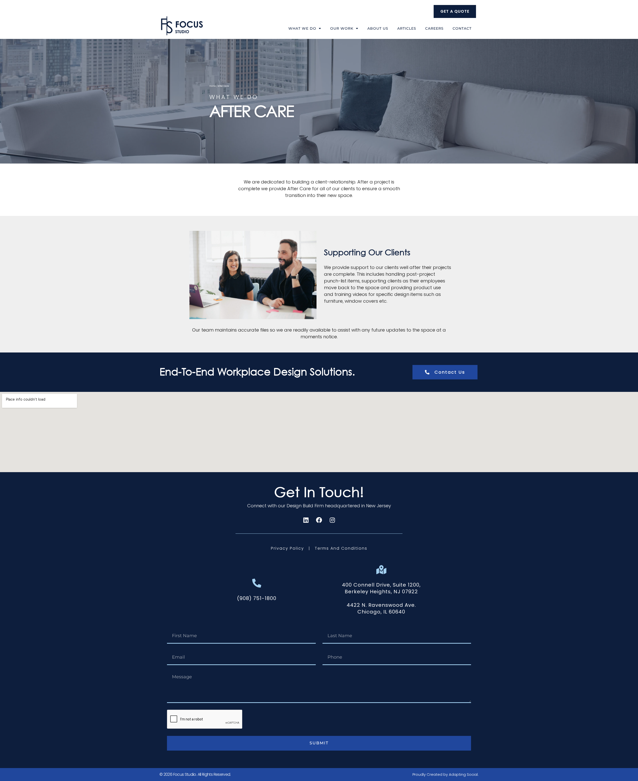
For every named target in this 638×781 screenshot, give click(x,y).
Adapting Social (463, 774)
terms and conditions (341, 548)
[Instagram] (332, 520)
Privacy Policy (288, 548)
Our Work (341, 28)
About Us (377, 28)
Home (212, 86)
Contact (462, 28)
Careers (434, 28)
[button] (257, 598)
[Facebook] (319, 520)
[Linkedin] (306, 520)
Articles (406, 28)
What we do (302, 28)
